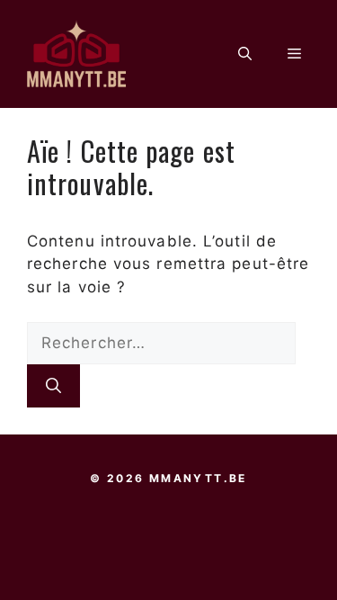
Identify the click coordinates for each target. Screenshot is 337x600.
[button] (245, 54)
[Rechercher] (53, 385)
